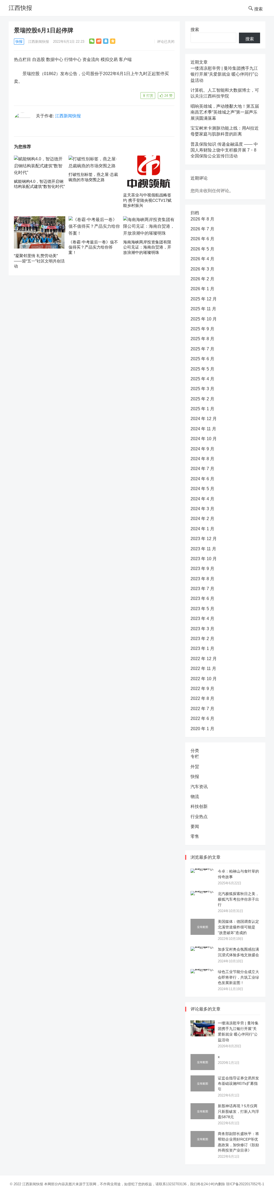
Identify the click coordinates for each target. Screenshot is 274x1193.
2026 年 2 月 (202, 279)
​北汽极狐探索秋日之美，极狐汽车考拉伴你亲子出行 (238, 899)
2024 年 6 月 (202, 479)
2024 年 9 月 (202, 449)
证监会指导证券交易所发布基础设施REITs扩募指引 (238, 1083)
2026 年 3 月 (202, 269)
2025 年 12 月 (204, 299)
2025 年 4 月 (202, 379)
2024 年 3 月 (202, 508)
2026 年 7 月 (202, 229)
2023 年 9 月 (202, 568)
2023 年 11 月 (203, 549)
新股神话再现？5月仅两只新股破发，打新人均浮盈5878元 (238, 1111)
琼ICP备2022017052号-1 (245, 1184)
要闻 (195, 826)
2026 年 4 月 (202, 259)
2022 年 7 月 (202, 708)
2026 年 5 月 (202, 249)
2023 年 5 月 (202, 608)
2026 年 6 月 (202, 239)
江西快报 (20, 8)
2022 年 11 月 (203, 668)
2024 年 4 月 (202, 499)
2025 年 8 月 (202, 338)
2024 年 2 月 (202, 518)
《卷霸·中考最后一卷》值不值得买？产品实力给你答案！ (93, 247)
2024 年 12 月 (204, 418)
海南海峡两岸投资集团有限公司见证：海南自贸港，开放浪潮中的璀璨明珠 (147, 247)
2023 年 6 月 (202, 598)
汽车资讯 (199, 786)
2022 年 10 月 (204, 678)
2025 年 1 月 (202, 408)
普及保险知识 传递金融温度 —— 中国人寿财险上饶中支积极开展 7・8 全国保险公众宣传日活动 (224, 150)
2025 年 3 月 (202, 388)
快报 (19, 42)
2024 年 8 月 (202, 458)
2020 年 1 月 (202, 728)
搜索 (195, 29)
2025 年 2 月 (202, 399)
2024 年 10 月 (204, 438)
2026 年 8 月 (202, 219)
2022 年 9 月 (202, 688)
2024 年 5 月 (202, 488)
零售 (195, 836)
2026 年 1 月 (202, 288)
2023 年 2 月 (202, 638)
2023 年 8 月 (202, 578)
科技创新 (199, 806)
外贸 (195, 766)
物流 (195, 796)
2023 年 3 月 (202, 628)
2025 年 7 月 (202, 349)
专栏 (195, 756)
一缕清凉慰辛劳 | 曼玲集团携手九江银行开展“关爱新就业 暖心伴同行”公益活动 (224, 74)
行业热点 (199, 816)
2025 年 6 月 (202, 359)
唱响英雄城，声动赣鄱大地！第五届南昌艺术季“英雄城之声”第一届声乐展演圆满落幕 (225, 112)
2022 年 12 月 (204, 658)
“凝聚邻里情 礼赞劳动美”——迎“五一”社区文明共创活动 (39, 260)
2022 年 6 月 (202, 718)
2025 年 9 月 (202, 329)
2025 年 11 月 (203, 309)
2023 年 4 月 (202, 618)
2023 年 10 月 (204, 558)
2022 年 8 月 (202, 698)
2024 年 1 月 (202, 528)
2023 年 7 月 (202, 588)
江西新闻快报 (38, 42)
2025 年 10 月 (204, 319)
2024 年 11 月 (203, 429)
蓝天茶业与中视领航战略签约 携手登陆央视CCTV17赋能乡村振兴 (147, 200)
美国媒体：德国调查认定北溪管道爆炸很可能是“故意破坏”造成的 (238, 927)
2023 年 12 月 (204, 538)
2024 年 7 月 (202, 468)
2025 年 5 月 (202, 369)
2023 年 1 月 (202, 648)
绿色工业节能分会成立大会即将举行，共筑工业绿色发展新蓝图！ (238, 977)
